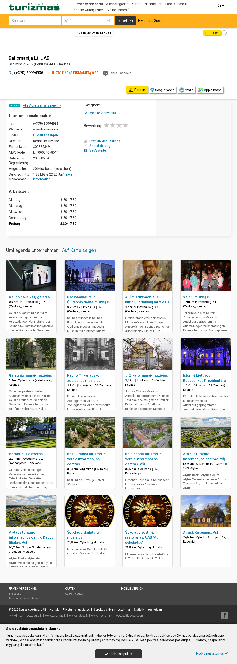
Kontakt (54, 609)
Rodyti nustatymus (210, 653)
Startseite (15, 593)
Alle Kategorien (117, 4)
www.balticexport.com (130, 615)
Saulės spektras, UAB (32, 609)
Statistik (139, 609)
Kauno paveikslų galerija (29, 297)
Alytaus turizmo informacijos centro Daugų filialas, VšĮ (31, 537)
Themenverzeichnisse (23, 598)
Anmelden (155, 609)
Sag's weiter (98, 150)
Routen (79, 593)
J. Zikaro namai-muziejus (146, 375)
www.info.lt (16, 615)
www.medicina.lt (101, 615)
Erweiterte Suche (150, 20)
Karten (136, 4)
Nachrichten (153, 4)
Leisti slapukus (121, 654)
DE (220, 5)
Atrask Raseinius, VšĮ (200, 532)
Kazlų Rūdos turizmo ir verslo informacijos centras (86, 459)
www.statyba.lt (78, 615)
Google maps (164, 90)
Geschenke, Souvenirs (100, 113)
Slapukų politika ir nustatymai (112, 609)
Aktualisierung (99, 146)
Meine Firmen (119, 10)
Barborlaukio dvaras (26, 454)
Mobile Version (132, 588)
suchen (126, 20)
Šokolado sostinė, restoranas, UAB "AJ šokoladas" (141, 537)
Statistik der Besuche (104, 141)
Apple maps (212, 90)
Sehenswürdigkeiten (89, 10)
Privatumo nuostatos (76, 609)
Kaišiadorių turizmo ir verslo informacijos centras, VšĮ (143, 459)
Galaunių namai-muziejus (30, 375)
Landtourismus (176, 4)
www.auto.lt (34, 615)
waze (189, 90)
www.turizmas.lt (55, 615)
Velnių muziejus (196, 297)
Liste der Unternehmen (95, 32)
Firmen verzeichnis (88, 4)
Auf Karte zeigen (79, 250)
